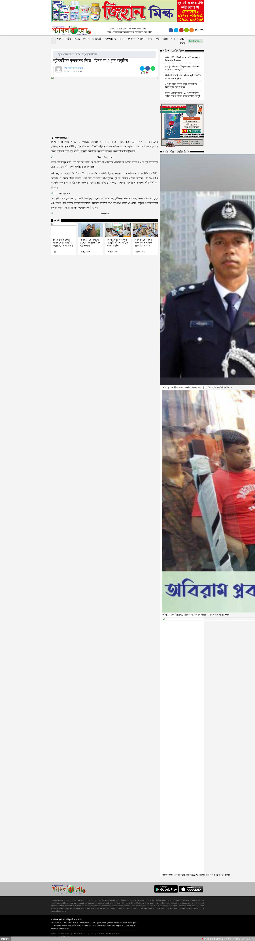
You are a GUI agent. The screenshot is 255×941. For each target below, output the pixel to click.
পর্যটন (158, 38)
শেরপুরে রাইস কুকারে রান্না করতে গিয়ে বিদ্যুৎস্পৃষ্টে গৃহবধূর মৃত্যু (181, 85)
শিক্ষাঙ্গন (141, 38)
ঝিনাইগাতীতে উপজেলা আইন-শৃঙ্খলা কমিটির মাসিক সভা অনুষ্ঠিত (143, 242)
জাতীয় (68, 38)
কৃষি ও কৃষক (63, 54)
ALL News (182, 40)
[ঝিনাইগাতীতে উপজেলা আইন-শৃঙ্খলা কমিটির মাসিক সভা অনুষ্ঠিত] (145, 230)
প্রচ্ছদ (60, 38)
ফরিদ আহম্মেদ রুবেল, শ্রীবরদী (73, 68)
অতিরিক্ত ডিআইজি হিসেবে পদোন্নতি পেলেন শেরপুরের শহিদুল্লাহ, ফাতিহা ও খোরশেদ (197, 387)
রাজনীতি (76, 38)
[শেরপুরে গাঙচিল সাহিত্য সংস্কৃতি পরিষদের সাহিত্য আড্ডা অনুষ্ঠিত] (117, 230)
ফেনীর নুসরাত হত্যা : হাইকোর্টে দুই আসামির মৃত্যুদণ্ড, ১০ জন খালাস (63, 242)
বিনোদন (122, 38)
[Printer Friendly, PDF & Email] (148, 73)
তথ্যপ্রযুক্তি (110, 38)
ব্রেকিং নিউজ (74, 54)
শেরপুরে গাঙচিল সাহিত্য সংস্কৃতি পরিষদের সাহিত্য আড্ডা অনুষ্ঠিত (117, 242)
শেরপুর (82, 54)
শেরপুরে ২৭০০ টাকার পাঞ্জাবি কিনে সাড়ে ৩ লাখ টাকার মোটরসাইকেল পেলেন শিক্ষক (196, 614)
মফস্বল (86, 38)
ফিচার (165, 38)
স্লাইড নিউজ (91, 54)
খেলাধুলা (131, 38)
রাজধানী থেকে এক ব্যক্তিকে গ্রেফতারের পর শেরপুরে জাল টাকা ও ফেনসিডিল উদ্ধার (196, 874)
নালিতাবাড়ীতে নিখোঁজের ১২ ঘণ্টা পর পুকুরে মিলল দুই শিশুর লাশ (90, 242)
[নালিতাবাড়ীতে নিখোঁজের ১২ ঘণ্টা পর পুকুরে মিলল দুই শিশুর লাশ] (90, 230)
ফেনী (55, 252)
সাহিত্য (150, 38)
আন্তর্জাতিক (97, 38)
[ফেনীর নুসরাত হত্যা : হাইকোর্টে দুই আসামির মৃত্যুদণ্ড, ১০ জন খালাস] (63, 230)
